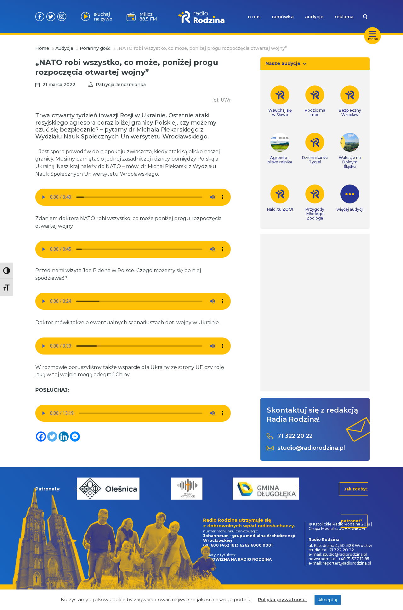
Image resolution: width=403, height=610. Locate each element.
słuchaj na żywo (103, 16)
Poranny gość (95, 48)
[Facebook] (41, 436)
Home (42, 48)
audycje (314, 17)
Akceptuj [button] (327, 599)
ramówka (283, 17)
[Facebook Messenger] (75, 436)
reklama (344, 17)
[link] (280, 101)
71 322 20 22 (295, 436)
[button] (76, 488)
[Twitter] (52, 436)
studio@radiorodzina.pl (311, 448)
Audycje (64, 48)
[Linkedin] (64, 436)
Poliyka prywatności (282, 599)
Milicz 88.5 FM (148, 16)
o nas (254, 17)
